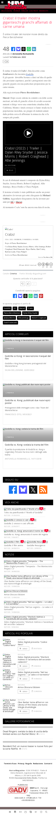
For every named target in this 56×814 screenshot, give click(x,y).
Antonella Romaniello (23, 54)
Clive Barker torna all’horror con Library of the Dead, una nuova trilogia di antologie (28, 582)
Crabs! (10, 234)
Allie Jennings (40, 246)
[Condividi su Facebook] (13, 49)
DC (12, 201)
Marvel (19, 201)
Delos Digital (6, 11)
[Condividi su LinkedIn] (34, 49)
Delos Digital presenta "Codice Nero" (32, 643)
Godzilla (29, 74)
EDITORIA (21, 639)
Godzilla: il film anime (13, 545)
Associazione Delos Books (26, 778)
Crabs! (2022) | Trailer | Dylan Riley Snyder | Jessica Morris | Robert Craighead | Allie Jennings (27, 154)
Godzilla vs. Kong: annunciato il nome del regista (26, 534)
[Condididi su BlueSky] (18, 49)
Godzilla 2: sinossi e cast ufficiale (19, 523)
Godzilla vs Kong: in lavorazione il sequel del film (28, 357)
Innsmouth (43, 11)
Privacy (21, 763)
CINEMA (10, 348)
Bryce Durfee (31, 249)
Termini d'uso (10, 763)
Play (11, 170)
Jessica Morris (28, 246)
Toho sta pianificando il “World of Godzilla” (23, 512)
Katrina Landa (10, 251)
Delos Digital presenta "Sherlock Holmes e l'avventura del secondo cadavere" (28, 623)
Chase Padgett (21, 251)
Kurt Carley (41, 249)
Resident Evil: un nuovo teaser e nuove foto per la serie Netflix (28, 747)
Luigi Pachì (33, 11)
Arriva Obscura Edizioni (14, 594)
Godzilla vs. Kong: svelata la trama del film (27, 444)
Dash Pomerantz (19, 249)
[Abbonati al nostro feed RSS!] (43, 489)
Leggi (24, 649)
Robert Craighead (39, 318)
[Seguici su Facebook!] (13, 489)
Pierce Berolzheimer (19, 243)
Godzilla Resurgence (36, 545)
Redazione (38, 763)
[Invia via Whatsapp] (29, 49)
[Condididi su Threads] (23, 49)
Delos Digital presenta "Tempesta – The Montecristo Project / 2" (28, 567)
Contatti (48, 763)
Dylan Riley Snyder (15, 246)
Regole (28, 763)
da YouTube (10, 165)
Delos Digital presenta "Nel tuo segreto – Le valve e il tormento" (28, 608)
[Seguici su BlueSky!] (23, 489)
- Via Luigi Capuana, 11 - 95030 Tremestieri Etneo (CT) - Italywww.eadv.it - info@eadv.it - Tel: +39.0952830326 (31, 794)
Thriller (24, 11)
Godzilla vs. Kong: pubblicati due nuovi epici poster (27, 401)
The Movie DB (47, 257)
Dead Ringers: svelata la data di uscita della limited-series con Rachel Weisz (25, 732)
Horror (16, 11)
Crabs (30, 308)
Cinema (13, 273)
